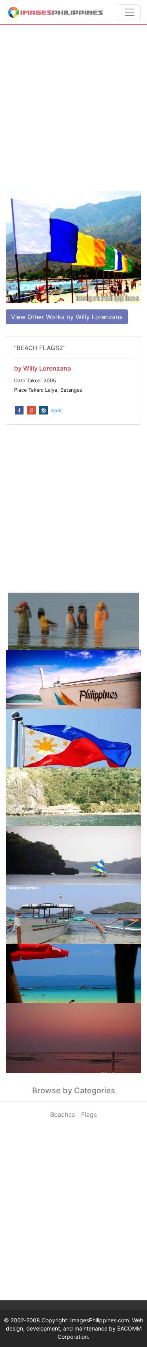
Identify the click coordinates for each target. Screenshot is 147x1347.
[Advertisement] (73, 108)
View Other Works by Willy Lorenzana (67, 317)
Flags (89, 1114)
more (56, 410)
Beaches (62, 1114)
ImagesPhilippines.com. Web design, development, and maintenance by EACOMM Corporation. (74, 1328)
